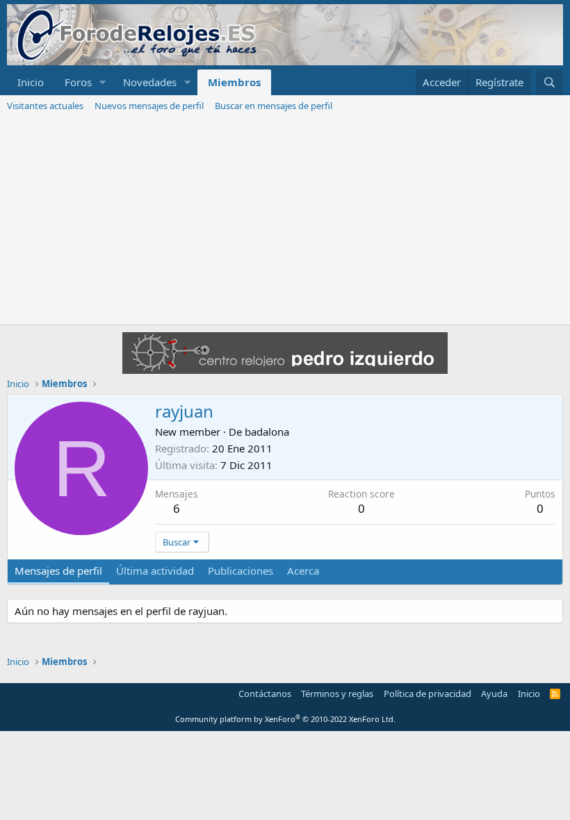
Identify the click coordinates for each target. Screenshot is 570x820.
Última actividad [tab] (155, 570)
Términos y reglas (337, 693)
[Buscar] (549, 82)
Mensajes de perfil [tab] (58, 570)
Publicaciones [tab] (240, 570)
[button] (103, 82)
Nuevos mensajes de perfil (149, 105)
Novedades (150, 82)
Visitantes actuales (45, 105)
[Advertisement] (285, 220)
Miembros (234, 82)
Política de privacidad (427, 693)
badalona (267, 431)
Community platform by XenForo (285, 719)
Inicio (30, 82)
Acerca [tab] (303, 570)
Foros (78, 82)
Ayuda (494, 693)
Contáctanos (264, 693)
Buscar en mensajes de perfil (273, 105)
